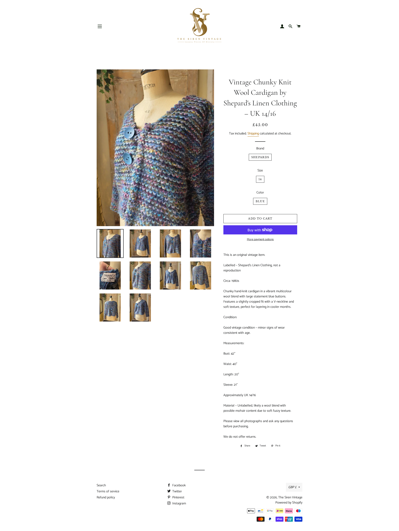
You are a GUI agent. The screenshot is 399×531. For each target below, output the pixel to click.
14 (260, 179)
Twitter (176, 491)
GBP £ (292, 487)
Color (260, 192)
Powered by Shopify (288, 502)
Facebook (178, 485)
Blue (260, 201)
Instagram (178, 503)
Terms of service (108, 491)
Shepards (260, 157)
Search (101, 485)
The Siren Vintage (290, 497)
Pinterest (177, 497)
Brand (260, 148)
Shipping (253, 133)
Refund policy (106, 497)
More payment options (260, 239)
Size (260, 170)
